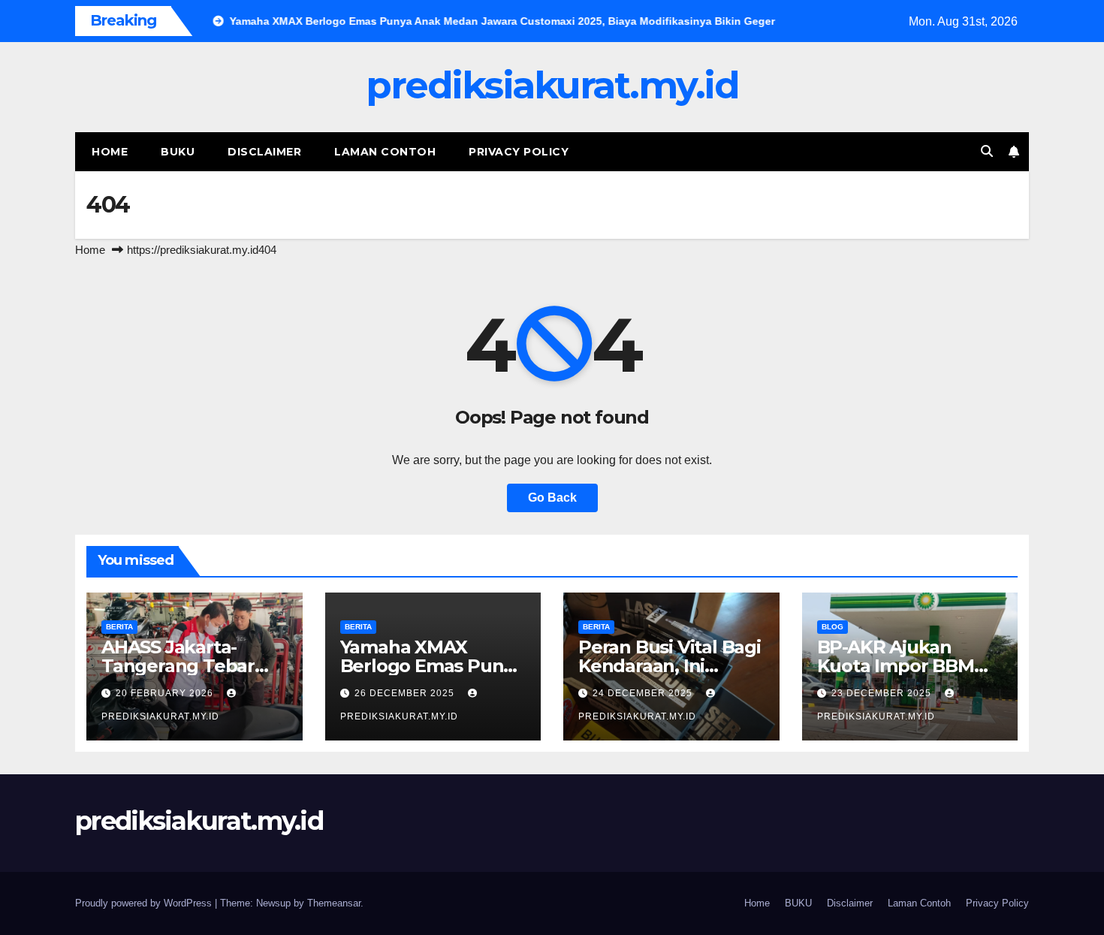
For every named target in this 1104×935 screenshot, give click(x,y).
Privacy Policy (519, 151)
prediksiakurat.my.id (552, 85)
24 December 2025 (644, 693)
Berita (119, 627)
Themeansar (333, 903)
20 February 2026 (166, 693)
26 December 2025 (405, 693)
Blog (832, 627)
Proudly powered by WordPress (145, 903)
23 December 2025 (882, 693)
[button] (987, 151)
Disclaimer (264, 151)
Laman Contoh (385, 151)
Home (110, 151)
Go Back (552, 497)
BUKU (178, 151)
